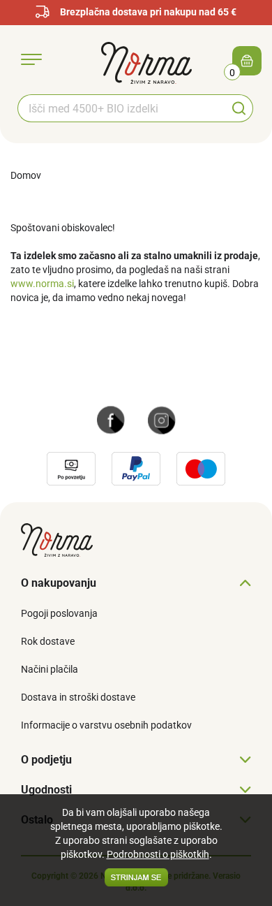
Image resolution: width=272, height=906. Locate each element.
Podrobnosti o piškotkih (158, 854)
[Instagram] (162, 419)
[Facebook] (111, 419)
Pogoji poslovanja (59, 613)
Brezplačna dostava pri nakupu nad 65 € (148, 11)
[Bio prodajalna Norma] (146, 62)
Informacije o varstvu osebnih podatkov (106, 725)
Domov (25, 175)
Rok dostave (48, 641)
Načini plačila (49, 669)
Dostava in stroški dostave (78, 697)
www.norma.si (42, 283)
